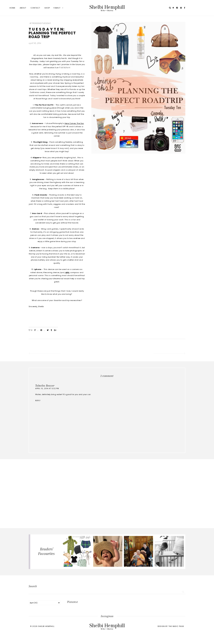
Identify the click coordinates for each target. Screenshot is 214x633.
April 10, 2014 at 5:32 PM (47, 388)
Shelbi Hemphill (107, 7)
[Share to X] (48, 330)
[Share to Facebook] (35, 330)
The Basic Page (176, 626)
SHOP (47, 8)
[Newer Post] (44, 353)
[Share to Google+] (55, 330)
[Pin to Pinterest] (41, 330)
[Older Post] (169, 353)
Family (57, 8)
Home (12, 8)
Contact (35, 8)
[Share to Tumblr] (51, 330)
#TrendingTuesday (40, 23)
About (23, 8)
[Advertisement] (107, 484)
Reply (37, 400)
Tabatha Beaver (44, 385)
